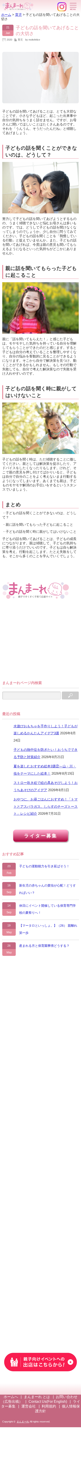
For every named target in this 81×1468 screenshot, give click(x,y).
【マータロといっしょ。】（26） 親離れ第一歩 (48, 929)
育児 (20, 39)
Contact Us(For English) (48, 1401)
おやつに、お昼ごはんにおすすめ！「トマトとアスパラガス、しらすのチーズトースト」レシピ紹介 (46, 806)
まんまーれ (23, 1421)
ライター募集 (40, 835)
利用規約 (49, 1406)
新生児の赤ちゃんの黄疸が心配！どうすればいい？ (47, 889)
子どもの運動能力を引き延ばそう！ (44, 866)
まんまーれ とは (37, 1397)
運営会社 (28, 1406)
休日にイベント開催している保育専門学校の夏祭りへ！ (47, 909)
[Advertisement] (36, 642)
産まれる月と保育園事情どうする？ (44, 945)
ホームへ (11, 1397)
